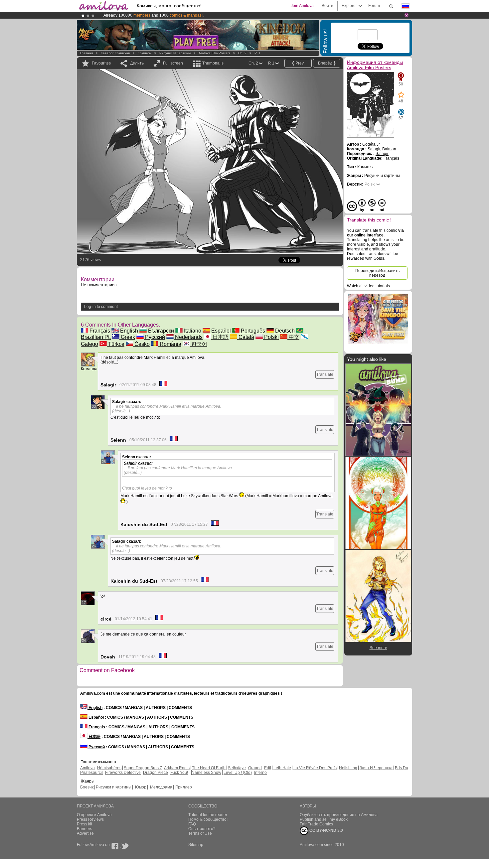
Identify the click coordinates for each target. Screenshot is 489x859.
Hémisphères (109, 768)
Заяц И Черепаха (376, 768)
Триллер (184, 787)
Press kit (84, 824)
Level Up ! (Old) (238, 772)
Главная (86, 53)
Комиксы (144, 53)
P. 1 (257, 53)
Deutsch (284, 331)
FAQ (192, 824)
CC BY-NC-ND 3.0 (325, 830)
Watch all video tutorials (368, 286)
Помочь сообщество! (208, 819)
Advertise (85, 833)
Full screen (173, 63)
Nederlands (188, 337)
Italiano (192, 331)
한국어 (198, 344)
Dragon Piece (155, 772)
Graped (255, 768)
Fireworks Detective (123, 772)
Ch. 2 (242, 53)
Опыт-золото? (202, 828)
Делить (137, 63)
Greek (127, 337)
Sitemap (195, 844)
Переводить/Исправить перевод (377, 273)
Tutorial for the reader (207, 814)
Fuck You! (179, 772)
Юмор (140, 787)
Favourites (101, 63)
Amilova (87, 768)
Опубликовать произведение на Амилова (339, 814)
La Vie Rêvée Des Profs (315, 768)
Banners (84, 828)
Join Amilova (302, 5)
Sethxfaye (237, 768)
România (169, 344)
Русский (154, 337)
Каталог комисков (115, 53)
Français (99, 331)
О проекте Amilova (94, 814)
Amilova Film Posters (214, 53)
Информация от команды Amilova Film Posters (375, 65)
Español (220, 331)
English (128, 331)
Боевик (86, 787)
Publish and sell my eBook (324, 819)
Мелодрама (161, 787)
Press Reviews (90, 819)
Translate (324, 374)
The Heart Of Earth (209, 768)
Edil (267, 768)
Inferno (260, 772)
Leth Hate (282, 768)
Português (252, 331)
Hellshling (348, 768)
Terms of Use (200, 833)
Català (245, 337)
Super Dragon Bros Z (143, 768)
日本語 (220, 337)
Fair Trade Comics (316, 824)
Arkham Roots (177, 768)
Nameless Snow (206, 772)
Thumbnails (213, 63)
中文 (293, 337)
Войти (327, 5)
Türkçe (115, 344)
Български (160, 331)
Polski (271, 337)
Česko (141, 344)
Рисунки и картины (175, 53)
